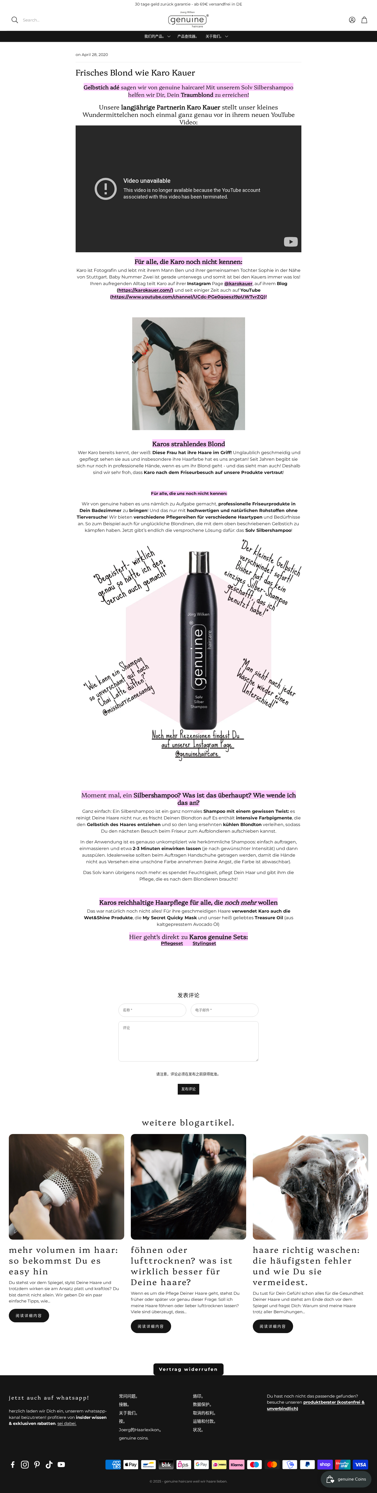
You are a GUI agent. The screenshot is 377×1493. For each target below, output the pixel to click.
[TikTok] (49, 1464)
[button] (48, 19)
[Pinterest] (37, 1464)
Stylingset (204, 943)
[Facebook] (13, 1464)
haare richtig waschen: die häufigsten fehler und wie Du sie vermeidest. (306, 1265)
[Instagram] (25, 1464)
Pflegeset (172, 943)
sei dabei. (66, 1423)
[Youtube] (61, 1464)
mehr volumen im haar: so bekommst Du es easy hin (64, 1260)
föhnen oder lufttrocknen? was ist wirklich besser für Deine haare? (182, 1265)
